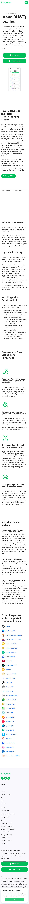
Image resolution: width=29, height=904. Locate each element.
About (3, 791)
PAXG (12, 704)
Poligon (8, 708)
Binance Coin (9, 644)
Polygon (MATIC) (6, 835)
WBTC (17, 756)
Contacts (4, 804)
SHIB (13, 717)
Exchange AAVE (8, 176)
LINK (13, 657)
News (2, 797)
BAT (20, 639)
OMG (16, 695)
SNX (13, 726)
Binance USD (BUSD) (8, 829)
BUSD (15, 648)
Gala (7, 682)
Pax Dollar (8, 700)
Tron (7, 738)
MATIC (12, 708)
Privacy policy (5, 810)
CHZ (10, 661)
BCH (14, 652)
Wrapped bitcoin (10, 756)
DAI (9, 669)
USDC (13, 751)
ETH (13, 678)
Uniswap (8, 747)
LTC (12, 687)
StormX (8, 721)
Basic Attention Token (12, 639)
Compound (9, 665)
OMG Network (10, 695)
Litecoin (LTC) (5, 832)
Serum (7, 713)
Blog (2, 801)
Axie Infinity (9, 631)
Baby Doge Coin (10, 635)
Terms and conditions (8, 814)
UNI (12, 747)
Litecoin (8, 687)
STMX (12, 721)
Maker (7, 691)
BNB (15, 644)
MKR (11, 691)
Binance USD (9, 648)
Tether (7, 730)
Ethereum (8, 678)
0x (6, 626)
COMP (14, 665)
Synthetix (8, 726)
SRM (11, 713)
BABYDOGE (18, 635)
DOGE (13, 674)
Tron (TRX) (4, 843)
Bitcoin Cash (9, 652)
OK (15, 900)
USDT (11, 730)
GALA (10, 682)
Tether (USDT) (5, 838)
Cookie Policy (5, 817)
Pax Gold (8, 704)
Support (3, 807)
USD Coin (8, 751)
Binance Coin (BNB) (7, 826)
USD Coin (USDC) (6, 823)
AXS (14, 631)
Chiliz (7, 661)
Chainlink (8, 657)
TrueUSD (8, 743)
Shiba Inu (8, 717)
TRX (10, 738)
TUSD (13, 743)
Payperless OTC (6, 794)
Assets (3, 820)
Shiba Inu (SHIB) (6, 841)
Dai (7, 669)
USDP (13, 700)
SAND (15, 734)
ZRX (9, 626)
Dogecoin (8, 674)
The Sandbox (9, 734)
